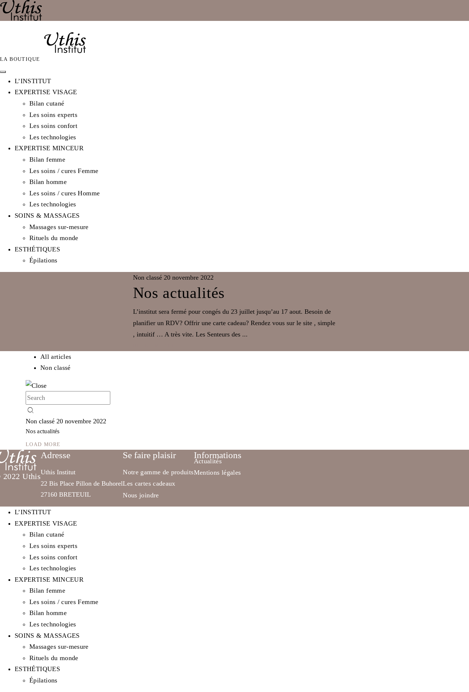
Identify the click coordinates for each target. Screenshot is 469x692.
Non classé (55, 367)
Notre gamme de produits (158, 472)
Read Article (154, 346)
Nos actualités (179, 292)
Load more (43, 444)
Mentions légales (217, 472)
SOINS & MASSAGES (47, 215)
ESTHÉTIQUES (37, 249)
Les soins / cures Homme (64, 193)
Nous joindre (141, 495)
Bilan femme (47, 159)
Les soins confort (53, 125)
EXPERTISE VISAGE (46, 92)
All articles (55, 356)
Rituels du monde (53, 238)
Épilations (43, 260)
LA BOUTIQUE (20, 59)
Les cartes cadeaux (149, 483)
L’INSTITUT (33, 81)
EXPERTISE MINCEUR (49, 148)
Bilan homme (48, 181)
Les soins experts (53, 114)
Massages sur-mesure (59, 227)
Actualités (208, 461)
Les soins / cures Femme (63, 170)
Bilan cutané (46, 103)
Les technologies (52, 137)
